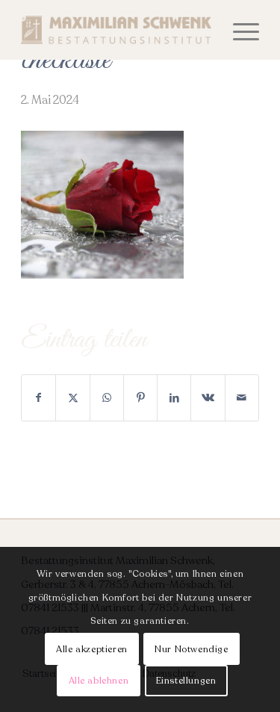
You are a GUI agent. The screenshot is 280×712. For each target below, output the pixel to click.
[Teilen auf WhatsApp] (106, 398)
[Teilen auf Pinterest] (140, 398)
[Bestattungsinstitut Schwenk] (116, 30)
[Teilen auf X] (72, 398)
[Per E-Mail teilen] (241, 398)
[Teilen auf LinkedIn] (174, 398)
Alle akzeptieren (92, 649)
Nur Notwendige (191, 649)
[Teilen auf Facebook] (38, 398)
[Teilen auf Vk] (207, 398)
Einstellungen (186, 681)
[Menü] (238, 30)
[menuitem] (238, 30)
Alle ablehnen (99, 681)
